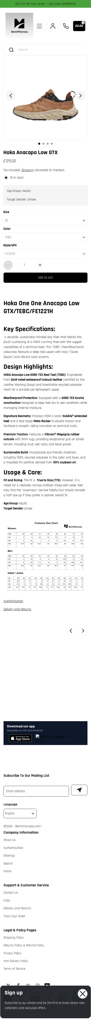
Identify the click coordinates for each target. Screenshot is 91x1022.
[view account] (53, 26)
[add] (40, 265)
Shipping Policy (14, 938)
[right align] (80, 96)
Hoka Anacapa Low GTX (30, 152)
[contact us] (65, 26)
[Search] (11, 49)
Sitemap (9, 856)
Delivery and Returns (17, 609)
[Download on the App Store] (20, 738)
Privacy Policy (12, 953)
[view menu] (39, 26)
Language (10, 804)
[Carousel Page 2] (43, 144)
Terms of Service (14, 969)
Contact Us (11, 893)
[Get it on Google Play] (51, 738)
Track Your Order (14, 916)
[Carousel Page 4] (52, 144)
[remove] (8, 265)
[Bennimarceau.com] (19, 26)
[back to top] (81, 883)
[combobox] (50, 50)
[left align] (10, 96)
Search (8, 863)
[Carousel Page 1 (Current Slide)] (39, 144)
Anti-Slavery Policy (16, 961)
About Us (9, 840)
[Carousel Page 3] (48, 144)
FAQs (7, 900)
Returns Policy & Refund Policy (24, 945)
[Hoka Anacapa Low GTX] (45, 97)
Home (7, 871)
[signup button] (79, 790)
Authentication (13, 601)
